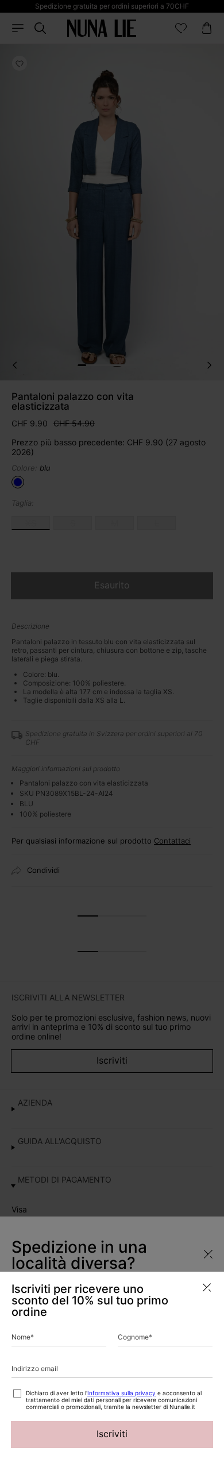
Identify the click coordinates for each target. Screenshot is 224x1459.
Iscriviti (112, 1433)
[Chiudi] (206, 1287)
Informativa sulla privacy (121, 1392)
